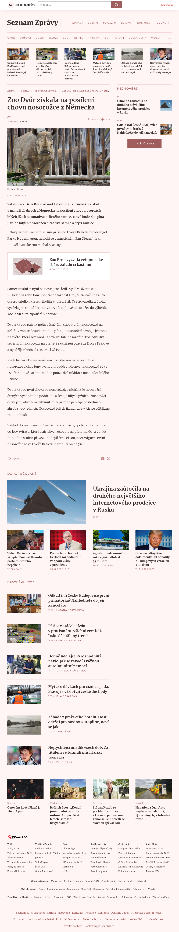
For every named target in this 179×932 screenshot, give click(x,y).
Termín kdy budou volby (19, 862)
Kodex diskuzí (138, 919)
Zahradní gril (139, 889)
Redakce (90, 913)
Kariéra (51, 913)
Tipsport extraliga (72, 858)
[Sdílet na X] (108, 458)
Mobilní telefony (43, 897)
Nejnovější (128, 88)
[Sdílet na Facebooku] (103, 458)
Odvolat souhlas (72, 926)
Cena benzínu (108, 881)
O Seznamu (38, 913)
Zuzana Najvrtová (70, 610)
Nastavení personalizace (99, 926)
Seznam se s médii (116, 919)
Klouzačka (98, 889)
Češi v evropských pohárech (132, 881)
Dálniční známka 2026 (157, 853)
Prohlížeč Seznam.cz (68, 919)
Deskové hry (113, 897)
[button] (18, 54)
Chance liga (69, 849)
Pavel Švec (64, 731)
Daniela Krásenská (71, 670)
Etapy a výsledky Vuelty (47, 853)
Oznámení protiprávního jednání (33, 919)
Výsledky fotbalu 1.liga (74, 853)
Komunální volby (16, 871)
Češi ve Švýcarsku (127, 862)
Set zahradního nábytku (118, 889)
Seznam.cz (167, 4)
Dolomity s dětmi (127, 871)
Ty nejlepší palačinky (101, 849)
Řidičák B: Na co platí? (157, 862)
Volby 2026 (13, 849)
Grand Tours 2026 (44, 871)
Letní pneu (99, 897)
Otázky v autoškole (156, 867)
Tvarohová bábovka (100, 862)
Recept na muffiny (100, 853)
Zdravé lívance (98, 858)
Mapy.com (56, 881)
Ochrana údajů (120, 913)
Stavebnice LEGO (62, 897)
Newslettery (156, 919)
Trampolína (73, 889)
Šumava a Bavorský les (130, 858)
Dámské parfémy (82, 897)
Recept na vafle (99, 867)
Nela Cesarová (66, 696)
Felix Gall (40, 867)
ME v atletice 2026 (72, 862)
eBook (94, 119)
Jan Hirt (39, 858)
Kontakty (77, 913)
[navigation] (4, 5)
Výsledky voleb (15, 858)
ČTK (10, 117)
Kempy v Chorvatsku (129, 849)
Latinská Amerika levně (130, 867)
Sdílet (107, 119)
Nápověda (64, 913)
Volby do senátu (15, 867)
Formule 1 (68, 867)
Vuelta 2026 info (43, 849)
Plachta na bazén (56, 889)
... (169, 37)
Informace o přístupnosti (146, 913)
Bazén (42, 889)
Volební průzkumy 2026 (19, 853)
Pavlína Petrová (68, 640)
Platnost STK (152, 871)
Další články (144, 143)
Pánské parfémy (160, 897)
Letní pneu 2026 (154, 849)
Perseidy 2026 (92, 881)
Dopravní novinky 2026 (158, 858)
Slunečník (86, 889)
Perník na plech (99, 871)
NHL (65, 871)
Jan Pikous (64, 762)
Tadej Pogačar (42, 862)
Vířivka (152, 889)
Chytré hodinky (142, 897)
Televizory (127, 897)
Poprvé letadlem (126, 853)
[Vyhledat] (116, 4)
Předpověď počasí (73, 881)
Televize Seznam (93, 919)
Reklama (103, 913)
